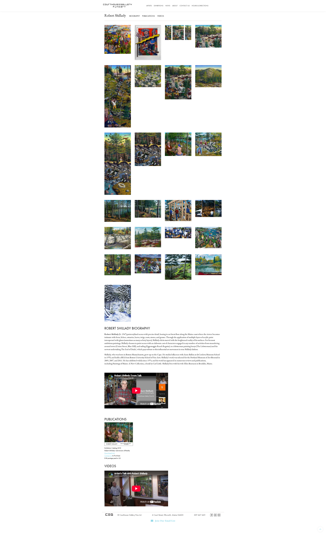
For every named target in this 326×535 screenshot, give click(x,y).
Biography (134, 16)
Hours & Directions (200, 5)
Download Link (109, 453)
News (167, 5)
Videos (160, 16)
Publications (148, 16)
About (175, 5)
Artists (149, 5)
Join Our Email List (164, 521)
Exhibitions (158, 5)
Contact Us (185, 5)
